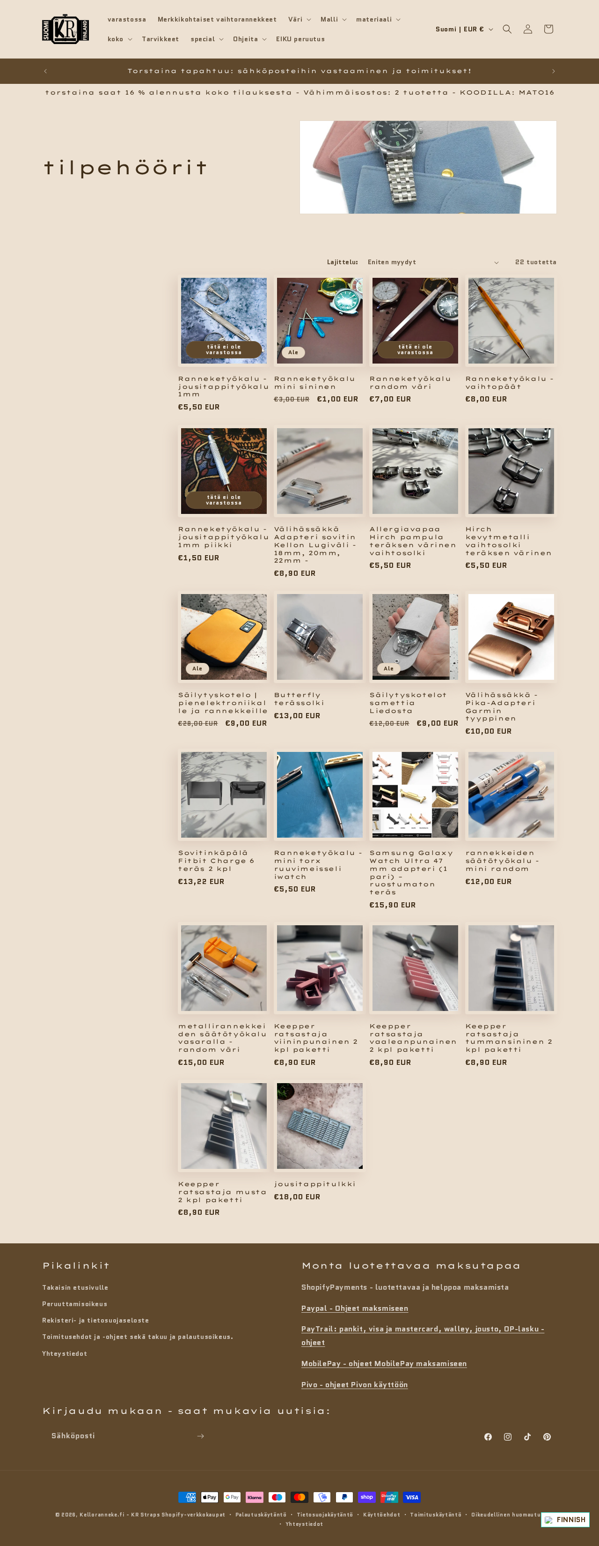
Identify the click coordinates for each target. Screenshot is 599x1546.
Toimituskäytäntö (435, 1514)
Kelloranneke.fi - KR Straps (120, 1514)
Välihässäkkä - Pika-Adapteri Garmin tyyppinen (501, 706)
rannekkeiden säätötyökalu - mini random (502, 860)
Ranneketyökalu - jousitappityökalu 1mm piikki (223, 536)
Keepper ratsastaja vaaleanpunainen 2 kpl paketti (413, 1038)
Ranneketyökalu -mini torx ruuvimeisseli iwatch (318, 864)
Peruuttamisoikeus (74, 1303)
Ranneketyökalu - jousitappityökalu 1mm (223, 386)
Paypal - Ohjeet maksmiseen (355, 1307)
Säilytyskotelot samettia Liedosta (408, 702)
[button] (299, 19)
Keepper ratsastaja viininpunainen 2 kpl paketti (316, 1038)
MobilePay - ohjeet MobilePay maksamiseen (384, 1363)
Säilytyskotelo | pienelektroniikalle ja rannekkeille (223, 702)
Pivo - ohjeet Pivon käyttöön (354, 1384)
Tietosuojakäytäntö (325, 1514)
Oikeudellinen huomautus (507, 1514)
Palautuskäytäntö (261, 1514)
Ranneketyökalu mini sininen (315, 382)
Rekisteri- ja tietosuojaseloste (95, 1319)
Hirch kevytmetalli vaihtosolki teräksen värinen (509, 540)
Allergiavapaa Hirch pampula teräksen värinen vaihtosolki (413, 540)
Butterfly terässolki (299, 698)
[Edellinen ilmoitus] (45, 71)
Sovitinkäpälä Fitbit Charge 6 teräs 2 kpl (216, 860)
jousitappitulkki (315, 1184)
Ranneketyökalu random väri (410, 382)
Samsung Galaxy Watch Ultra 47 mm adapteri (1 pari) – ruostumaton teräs (411, 871)
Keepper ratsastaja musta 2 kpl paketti (222, 1192)
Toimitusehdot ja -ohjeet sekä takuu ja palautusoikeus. (137, 1336)
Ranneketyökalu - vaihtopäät (510, 382)
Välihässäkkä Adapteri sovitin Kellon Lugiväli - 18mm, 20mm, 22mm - (315, 544)
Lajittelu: (342, 262)
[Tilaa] (200, 1436)
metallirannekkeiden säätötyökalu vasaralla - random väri (222, 1038)
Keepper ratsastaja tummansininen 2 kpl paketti (509, 1038)
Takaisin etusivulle (75, 1287)
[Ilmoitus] (553, 71)
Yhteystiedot (64, 1353)
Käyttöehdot (382, 1514)
